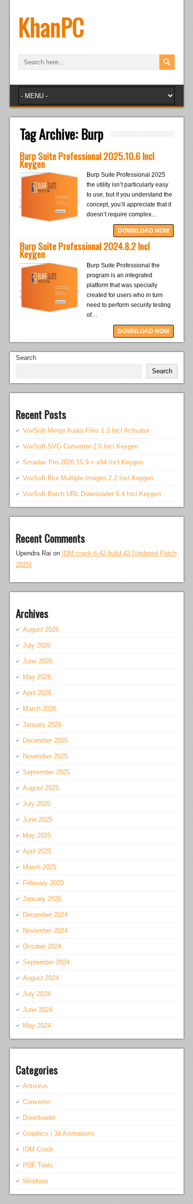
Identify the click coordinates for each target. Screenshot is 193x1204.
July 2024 (36, 994)
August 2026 (41, 629)
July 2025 (36, 803)
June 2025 (37, 819)
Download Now (143, 230)
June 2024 (37, 1009)
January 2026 (42, 724)
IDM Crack (38, 1149)
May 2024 (37, 1025)
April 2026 (37, 693)
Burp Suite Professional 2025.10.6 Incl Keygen (87, 159)
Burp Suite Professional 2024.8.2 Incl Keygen (85, 249)
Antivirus (35, 1086)
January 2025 (42, 899)
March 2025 (39, 867)
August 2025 (41, 788)
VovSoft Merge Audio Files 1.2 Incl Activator (86, 430)
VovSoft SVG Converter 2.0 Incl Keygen (80, 446)
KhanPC (51, 26)
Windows (35, 1181)
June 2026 (37, 661)
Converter (36, 1101)
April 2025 (37, 851)
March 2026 (39, 708)
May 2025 (37, 835)
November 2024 (45, 930)
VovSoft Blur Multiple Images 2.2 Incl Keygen (88, 478)
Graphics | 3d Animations (59, 1133)
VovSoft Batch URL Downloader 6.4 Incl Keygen (92, 494)
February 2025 (43, 883)
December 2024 (45, 914)
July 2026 (36, 645)
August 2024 (41, 978)
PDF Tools (38, 1165)
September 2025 (46, 772)
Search (26, 357)
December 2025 (45, 740)
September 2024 (46, 962)
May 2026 (37, 677)
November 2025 (45, 756)
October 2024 (42, 946)
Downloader (39, 1117)
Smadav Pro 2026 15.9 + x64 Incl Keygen (83, 462)
